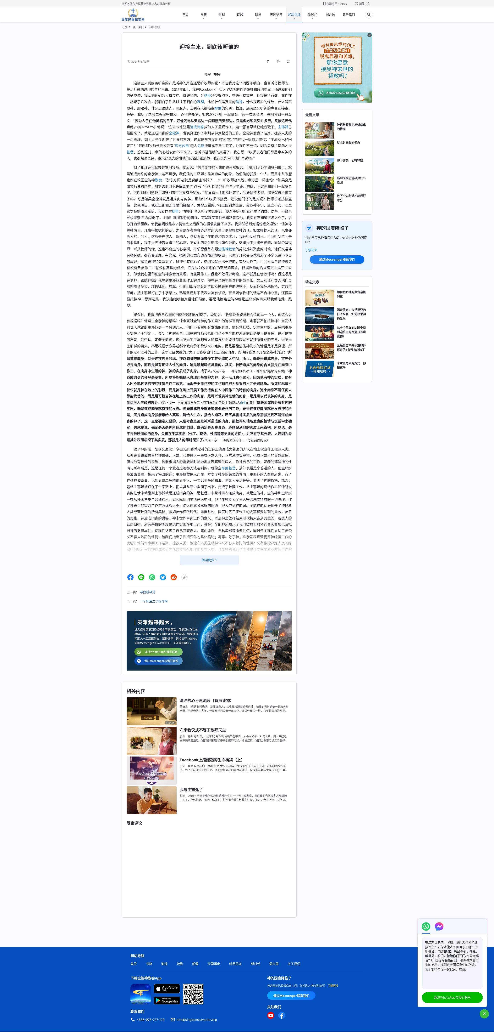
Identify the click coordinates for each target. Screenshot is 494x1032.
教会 (158, 180)
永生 (243, 403)
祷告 (175, 211)
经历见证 (294, 14)
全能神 (174, 133)
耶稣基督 (229, 468)
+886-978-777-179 (150, 1020)
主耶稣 (283, 127)
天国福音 (276, 14)
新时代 (312, 14)
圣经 (207, 96)
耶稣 (218, 108)
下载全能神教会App (146, 978)
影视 (222, 14)
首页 (185, 14)
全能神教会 (227, 249)
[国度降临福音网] (133, 14)
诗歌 (240, 14)
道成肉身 (197, 127)
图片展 (330, 14)
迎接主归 (154, 27)
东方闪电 (182, 146)
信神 (239, 102)
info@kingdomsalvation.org (197, 1020)
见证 (200, 146)
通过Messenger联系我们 (337, 259)
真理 (200, 102)
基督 (130, 152)
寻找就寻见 (147, 592)
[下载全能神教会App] (140, 994)
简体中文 (364, 3)
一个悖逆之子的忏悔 (154, 601)
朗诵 (258, 14)
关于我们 (349, 14)
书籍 (203, 14)
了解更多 (311, 250)
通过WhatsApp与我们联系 (452, 997)
